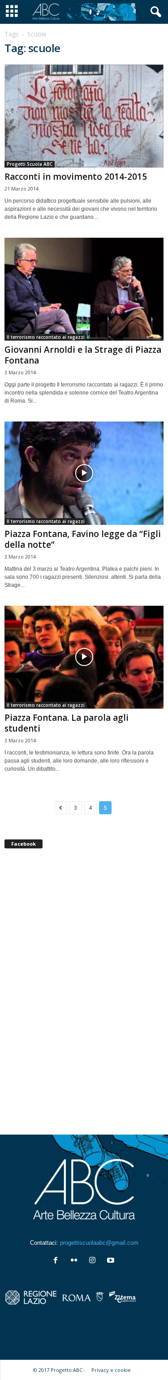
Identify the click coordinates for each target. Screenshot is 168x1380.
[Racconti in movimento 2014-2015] (84, 116)
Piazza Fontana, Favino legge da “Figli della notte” (82, 539)
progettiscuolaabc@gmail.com (99, 1242)
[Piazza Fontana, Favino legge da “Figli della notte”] (84, 473)
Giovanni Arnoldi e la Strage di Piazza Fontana (82, 355)
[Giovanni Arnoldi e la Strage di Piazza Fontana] (84, 289)
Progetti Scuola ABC (29, 164)
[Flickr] (76, 1261)
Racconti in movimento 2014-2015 (75, 176)
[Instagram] (94, 1261)
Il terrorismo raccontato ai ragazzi (46, 337)
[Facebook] (57, 1261)
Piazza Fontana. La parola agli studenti (66, 723)
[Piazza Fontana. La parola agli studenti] (84, 657)
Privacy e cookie (111, 1370)
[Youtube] (111, 1261)
